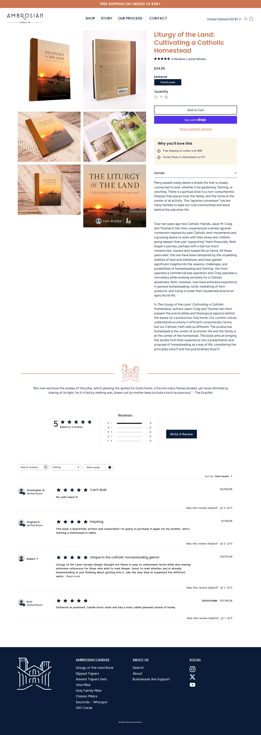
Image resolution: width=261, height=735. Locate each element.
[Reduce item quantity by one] (156, 97)
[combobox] (66, 467)
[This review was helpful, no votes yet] (221, 507)
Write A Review (181, 434)
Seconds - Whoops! (92, 702)
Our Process (130, 18)
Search (138, 667)
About (137, 673)
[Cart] (251, 18)
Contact (158, 18)
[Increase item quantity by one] (166, 97)
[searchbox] (30, 467)
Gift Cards (84, 708)
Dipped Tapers (87, 673)
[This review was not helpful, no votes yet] (228, 507)
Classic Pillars (86, 696)
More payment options (196, 129)
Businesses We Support (151, 679)
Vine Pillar (83, 685)
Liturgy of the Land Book (94, 667)
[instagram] (192, 669)
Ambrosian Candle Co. (134, 722)
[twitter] (192, 677)
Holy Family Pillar (89, 690)
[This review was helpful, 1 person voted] (222, 618)
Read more (73, 576)
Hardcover (167, 82)
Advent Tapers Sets (91, 679)
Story (106, 18)
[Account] (245, 18)
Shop (90, 18)
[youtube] (192, 685)
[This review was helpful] (222, 587)
